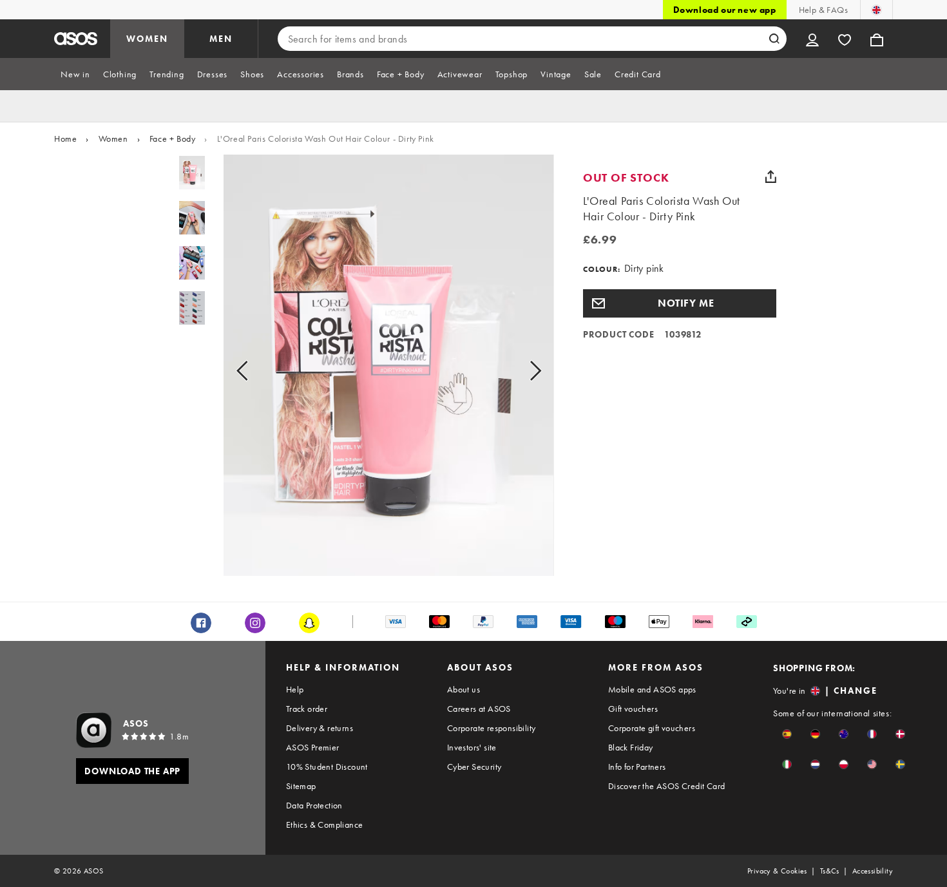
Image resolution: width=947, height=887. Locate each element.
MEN (221, 38)
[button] (679, 303)
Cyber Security (474, 766)
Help (295, 689)
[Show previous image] (257, 370)
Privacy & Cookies (777, 871)
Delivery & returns (319, 728)
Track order (306, 708)
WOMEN (147, 38)
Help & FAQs (823, 9)
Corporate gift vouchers (651, 728)
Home (65, 138)
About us (463, 689)
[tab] (75, 74)
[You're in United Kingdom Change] (876, 9)
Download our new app (724, 9)
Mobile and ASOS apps (652, 689)
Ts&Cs (829, 871)
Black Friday (630, 747)
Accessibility (872, 871)
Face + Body (172, 138)
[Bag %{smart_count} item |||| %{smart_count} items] (877, 38)
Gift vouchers (633, 708)
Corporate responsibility (491, 728)
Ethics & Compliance (324, 824)
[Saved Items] (844, 38)
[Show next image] (521, 370)
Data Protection (314, 805)
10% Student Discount (327, 766)
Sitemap (301, 786)
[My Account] (812, 38)
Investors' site (472, 747)
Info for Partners (637, 766)
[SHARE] (771, 176)
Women (113, 138)
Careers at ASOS (479, 708)
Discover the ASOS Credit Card (666, 786)
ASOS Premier (313, 747)
